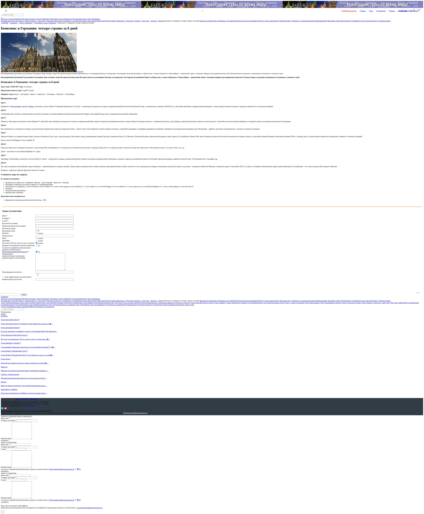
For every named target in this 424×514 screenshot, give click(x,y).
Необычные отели (134, 305)
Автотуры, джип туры (381, 303)
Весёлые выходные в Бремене (246, 21)
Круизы (137, 303)
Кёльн (31, 106)
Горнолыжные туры (316, 303)
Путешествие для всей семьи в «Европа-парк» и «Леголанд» (24, 21)
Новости (25, 399)
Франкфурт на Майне (9, 389)
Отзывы (392, 11)
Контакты (414, 11)
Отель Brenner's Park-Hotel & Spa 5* (14, 335)
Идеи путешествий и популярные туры (82, 303)
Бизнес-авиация (22, 307)
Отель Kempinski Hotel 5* (10, 328)
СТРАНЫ (4, 23)
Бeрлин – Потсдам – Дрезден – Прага (149, 21)
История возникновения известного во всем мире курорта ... (24, 378)
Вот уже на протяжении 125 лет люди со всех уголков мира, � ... (25, 339)
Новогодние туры (43, 303)
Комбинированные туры (42, 305)
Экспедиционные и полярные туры (66, 305)
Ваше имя (5, 418)
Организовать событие (332, 303)
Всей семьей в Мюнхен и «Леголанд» (120, 21)
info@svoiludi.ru (29, 406)
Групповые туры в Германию (61, 19)
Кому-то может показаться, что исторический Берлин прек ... (24, 386)
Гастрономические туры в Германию (86, 19)
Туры (371, 11)
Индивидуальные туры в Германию (35, 19)
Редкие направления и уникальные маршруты (157, 303)
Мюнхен (4, 367)
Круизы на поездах (183, 303)
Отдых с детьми (290, 303)
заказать (80, 71)
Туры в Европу (367, 303)
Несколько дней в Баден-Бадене (339, 21)
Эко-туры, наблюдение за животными (404, 303)
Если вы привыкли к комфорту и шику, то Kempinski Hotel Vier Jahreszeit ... (29, 331)
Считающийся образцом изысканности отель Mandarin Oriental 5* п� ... (28, 347)
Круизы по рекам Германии (11, 19)
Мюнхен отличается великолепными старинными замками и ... (25, 371)
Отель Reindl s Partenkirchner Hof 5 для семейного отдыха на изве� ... (27, 355)
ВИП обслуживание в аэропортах (41, 307)
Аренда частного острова (351, 303)
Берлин (3, 382)
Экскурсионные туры (275, 303)
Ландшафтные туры (101, 305)
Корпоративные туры (106, 303)
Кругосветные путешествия (151, 305)
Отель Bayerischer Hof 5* (10, 320)
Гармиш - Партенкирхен (10, 374)
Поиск (17, 399)
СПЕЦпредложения (349, 11)
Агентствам (402, 11)
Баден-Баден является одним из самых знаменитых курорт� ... (24, 363)
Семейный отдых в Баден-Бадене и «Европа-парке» (371, 21)
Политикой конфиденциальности (14, 252)
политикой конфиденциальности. (90, 508)
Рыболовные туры (26, 305)
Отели (3, 314)
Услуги (3, 307)
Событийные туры (87, 305)
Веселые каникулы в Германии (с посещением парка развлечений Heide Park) (76, 21)
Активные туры (302, 303)
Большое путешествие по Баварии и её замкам (217, 21)
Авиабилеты (11, 307)
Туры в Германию (25, 23)
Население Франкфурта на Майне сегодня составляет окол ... (24, 393)
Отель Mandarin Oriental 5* (11, 343)
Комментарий (6, 438)
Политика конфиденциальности (135, 413)
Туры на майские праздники (173, 305)
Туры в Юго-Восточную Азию (201, 303)
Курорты (4, 316)
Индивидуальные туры (58, 303)
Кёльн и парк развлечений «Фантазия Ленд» (275, 21)
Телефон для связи (8, 421)
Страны (363, 11)
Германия (13, 23)
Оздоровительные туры (10, 305)
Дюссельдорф (15, 106)
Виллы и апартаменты (118, 305)
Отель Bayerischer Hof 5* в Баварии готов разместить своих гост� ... (27, 324)
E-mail (3, 449)
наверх (418, 292)
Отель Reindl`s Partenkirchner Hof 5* (14, 351)
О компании (381, 11)
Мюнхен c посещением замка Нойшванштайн (309, 21)
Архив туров (189, 305)
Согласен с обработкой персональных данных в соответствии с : (38, 469)
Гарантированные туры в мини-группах (20, 303)
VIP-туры (118, 303)
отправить (5, 502)
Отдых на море (128, 303)
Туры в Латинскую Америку (237, 303)
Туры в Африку (220, 303)
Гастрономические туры (257, 303)
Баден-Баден (5, 359)
